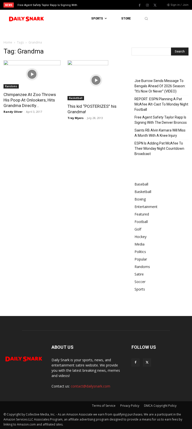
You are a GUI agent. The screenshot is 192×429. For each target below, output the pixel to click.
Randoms (11, 86)
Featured (141, 214)
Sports (139, 289)
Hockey (140, 236)
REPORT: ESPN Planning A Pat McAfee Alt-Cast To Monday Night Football (161, 104)
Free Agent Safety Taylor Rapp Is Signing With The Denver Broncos (160, 119)
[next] (105, 5)
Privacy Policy (129, 406)
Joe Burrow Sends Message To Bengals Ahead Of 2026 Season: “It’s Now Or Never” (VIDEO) (160, 86)
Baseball (141, 184)
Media (139, 244)
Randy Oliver (13, 112)
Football (141, 221)
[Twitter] (155, 5)
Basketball (75, 98)
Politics (140, 251)
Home (8, 42)
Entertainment (146, 206)
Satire (139, 274)
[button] (146, 18)
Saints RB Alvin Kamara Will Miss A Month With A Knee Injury (160, 133)
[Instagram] (147, 5)
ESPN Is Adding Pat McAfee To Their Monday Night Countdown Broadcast (159, 148)
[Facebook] (139, 5)
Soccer (140, 281)
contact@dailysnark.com (90, 386)
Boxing (140, 199)
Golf (137, 229)
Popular (140, 259)
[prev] (97, 5)
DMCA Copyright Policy (160, 406)
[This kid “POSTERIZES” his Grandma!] (96, 80)
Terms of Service (104, 406)
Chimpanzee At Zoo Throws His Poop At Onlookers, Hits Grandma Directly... (30, 100)
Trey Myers (76, 118)
